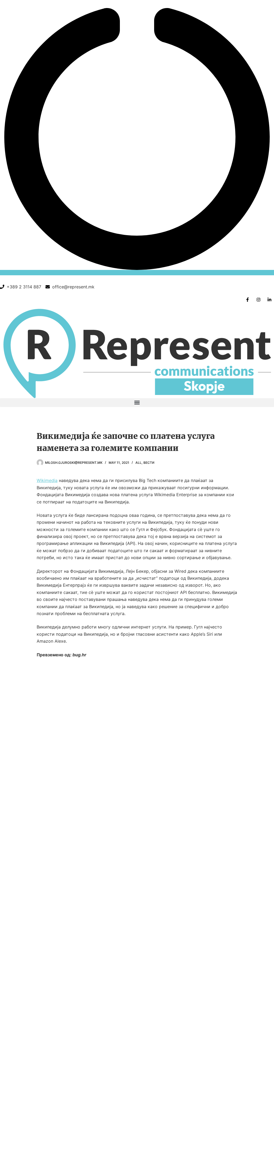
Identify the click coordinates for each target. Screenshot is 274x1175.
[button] (137, 402)
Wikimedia (47, 480)
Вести (148, 463)
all (138, 463)
